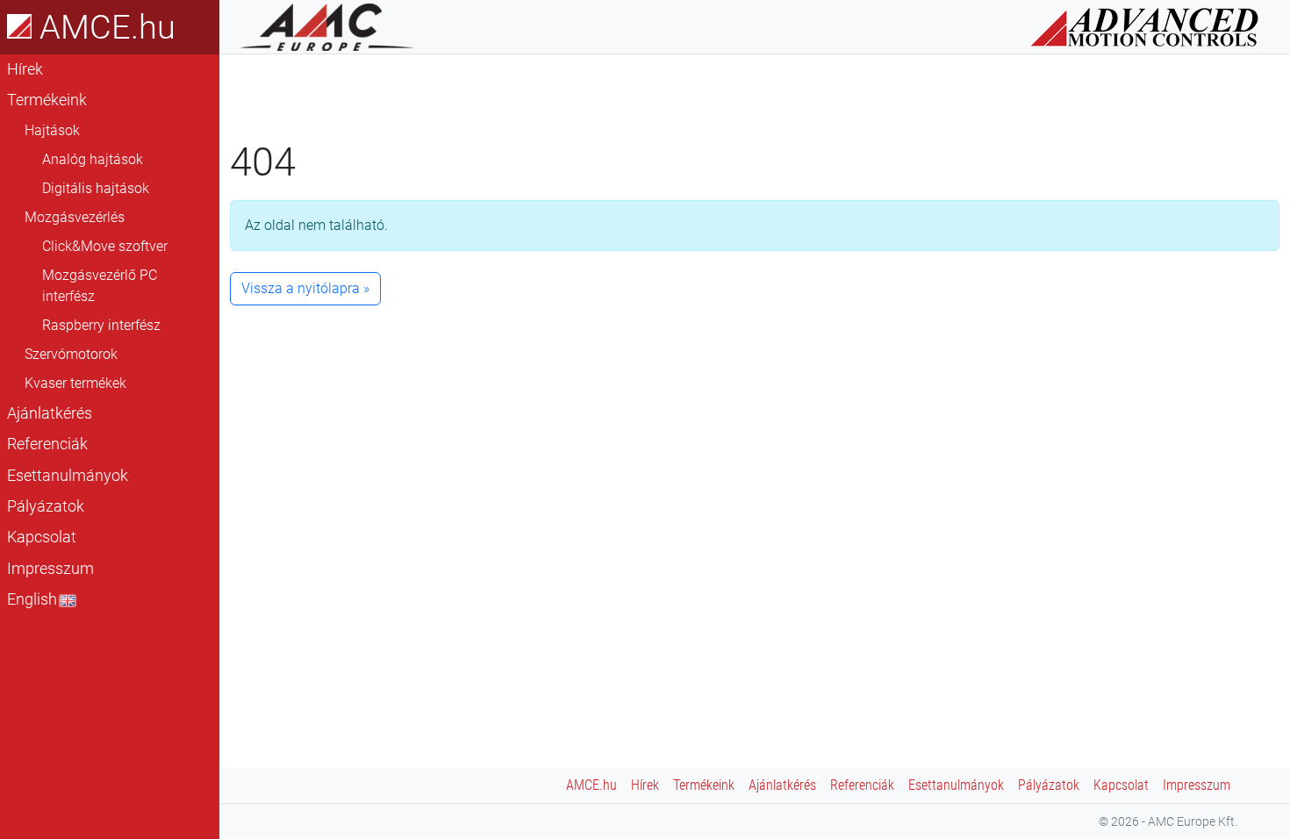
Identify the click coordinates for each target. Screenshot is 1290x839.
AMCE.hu (104, 27)
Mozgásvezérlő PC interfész (99, 286)
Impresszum (50, 568)
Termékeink (47, 100)
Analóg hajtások (92, 159)
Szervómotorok (71, 354)
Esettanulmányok (67, 475)
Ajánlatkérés (49, 413)
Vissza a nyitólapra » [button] (305, 288)
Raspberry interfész (101, 325)
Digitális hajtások (95, 188)
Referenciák (47, 444)
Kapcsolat (41, 537)
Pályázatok (45, 506)
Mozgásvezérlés (75, 217)
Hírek (25, 69)
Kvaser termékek (75, 383)
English (32, 599)
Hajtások (52, 130)
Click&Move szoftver (105, 246)
